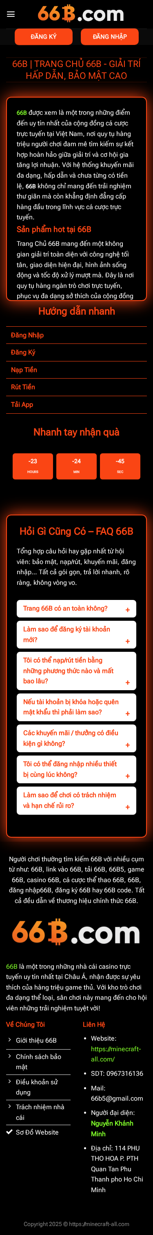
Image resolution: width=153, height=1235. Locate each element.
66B (12, 966)
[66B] (81, 14)
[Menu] (11, 14)
